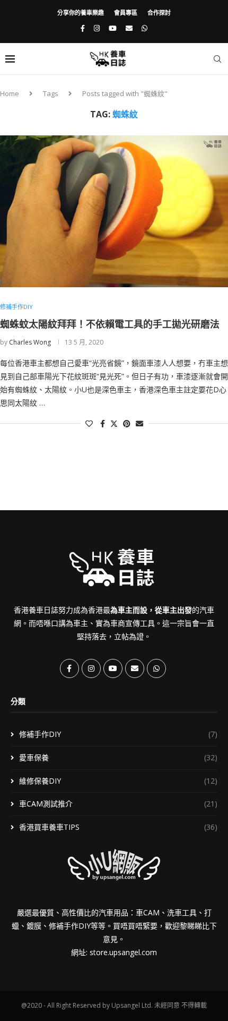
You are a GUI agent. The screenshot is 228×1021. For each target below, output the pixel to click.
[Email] (129, 28)
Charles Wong (30, 342)
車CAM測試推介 (118, 804)
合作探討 (159, 12)
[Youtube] (113, 28)
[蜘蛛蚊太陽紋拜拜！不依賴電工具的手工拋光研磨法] (114, 211)
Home (9, 93)
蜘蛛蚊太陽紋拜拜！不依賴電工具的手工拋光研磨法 (110, 324)
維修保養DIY (118, 781)
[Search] (217, 59)
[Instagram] (97, 28)
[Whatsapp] (144, 28)
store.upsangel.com (123, 952)
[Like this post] (89, 423)
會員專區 (125, 12)
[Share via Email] (139, 423)
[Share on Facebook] (102, 423)
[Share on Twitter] (114, 423)
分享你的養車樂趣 (80, 12)
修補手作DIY (118, 734)
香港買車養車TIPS (118, 827)
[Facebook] (83, 28)
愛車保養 (118, 757)
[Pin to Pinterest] (126, 423)
